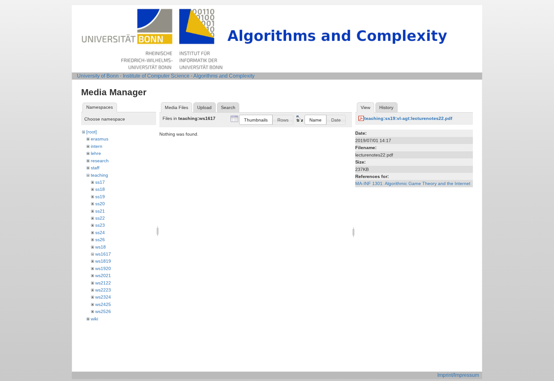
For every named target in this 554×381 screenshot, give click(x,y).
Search (228, 107)
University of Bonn (98, 76)
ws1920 (103, 268)
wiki (94, 318)
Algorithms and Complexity (224, 76)
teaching (99, 175)
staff (95, 167)
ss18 (100, 189)
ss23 (100, 225)
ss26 (100, 239)
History (386, 107)
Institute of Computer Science (156, 76)
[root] (91, 131)
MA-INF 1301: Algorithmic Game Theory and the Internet (412, 183)
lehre (96, 153)
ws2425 (103, 304)
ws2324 (103, 297)
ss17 (100, 182)
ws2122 (103, 282)
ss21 (100, 211)
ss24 (100, 232)
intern (96, 146)
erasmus (99, 138)
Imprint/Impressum (458, 375)
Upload (204, 107)
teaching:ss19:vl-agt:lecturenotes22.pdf (408, 118)
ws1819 (103, 261)
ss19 (100, 196)
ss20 (100, 203)
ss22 (100, 218)
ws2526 (103, 311)
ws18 (100, 247)
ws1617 (103, 254)
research (100, 160)
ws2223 (103, 289)
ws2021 (103, 275)
